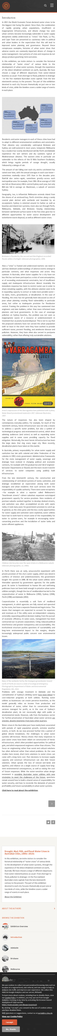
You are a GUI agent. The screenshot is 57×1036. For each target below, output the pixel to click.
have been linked (45, 694)
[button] (48, 822)
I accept (9, 1022)
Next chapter (51, 803)
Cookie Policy (10, 997)
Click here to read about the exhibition (20, 790)
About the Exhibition (13, 897)
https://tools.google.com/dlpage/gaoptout (19, 1005)
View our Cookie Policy (12, 1016)
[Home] (6, 7)
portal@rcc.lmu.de (45, 1013)
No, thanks (11, 1029)
